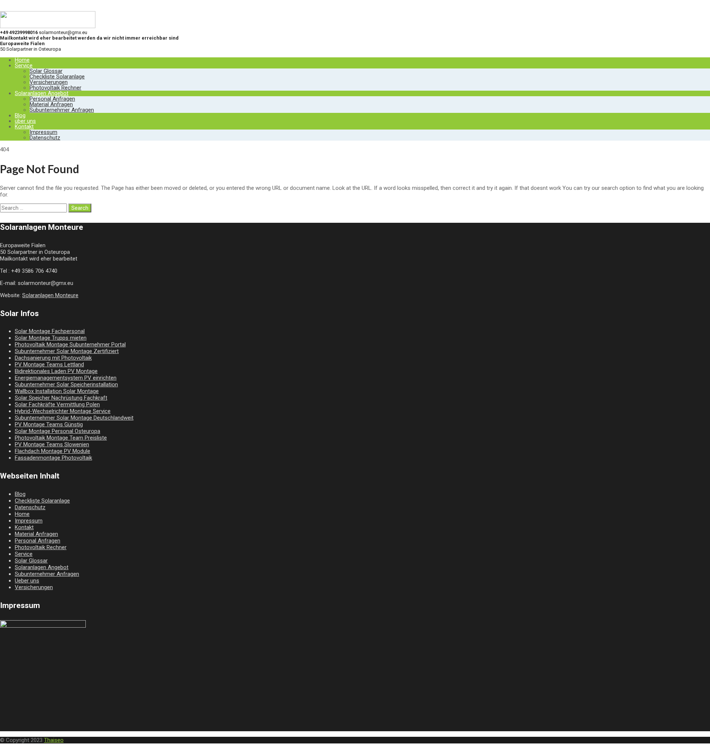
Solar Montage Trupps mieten (51, 338)
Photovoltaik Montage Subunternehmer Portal (70, 344)
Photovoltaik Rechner (55, 87)
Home (22, 60)
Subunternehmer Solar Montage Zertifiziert (67, 351)
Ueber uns (27, 580)
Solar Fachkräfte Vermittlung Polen (57, 404)
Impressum (43, 132)
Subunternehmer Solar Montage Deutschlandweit (74, 417)
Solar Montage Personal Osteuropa (57, 431)
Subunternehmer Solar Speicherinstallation (66, 384)
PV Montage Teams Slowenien (52, 444)
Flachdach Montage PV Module (52, 451)
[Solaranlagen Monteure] (47, 26)
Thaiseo (54, 740)
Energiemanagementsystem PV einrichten (65, 377)
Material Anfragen (51, 104)
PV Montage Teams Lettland (49, 364)
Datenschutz (45, 137)
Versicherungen (49, 82)
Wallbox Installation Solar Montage (57, 391)
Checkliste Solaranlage (57, 76)
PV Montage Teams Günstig (49, 424)
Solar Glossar (46, 71)
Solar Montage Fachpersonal (50, 331)
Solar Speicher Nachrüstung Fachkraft (61, 397)
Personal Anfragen (52, 98)
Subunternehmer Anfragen (62, 110)
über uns (25, 121)
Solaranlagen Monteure (50, 295)
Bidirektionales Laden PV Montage (56, 371)
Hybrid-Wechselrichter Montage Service (63, 411)
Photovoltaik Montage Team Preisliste (61, 437)
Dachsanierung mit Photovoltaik (53, 358)
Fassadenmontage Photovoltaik (53, 457)
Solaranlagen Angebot (41, 93)
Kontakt (24, 126)
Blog (20, 115)
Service (24, 65)
